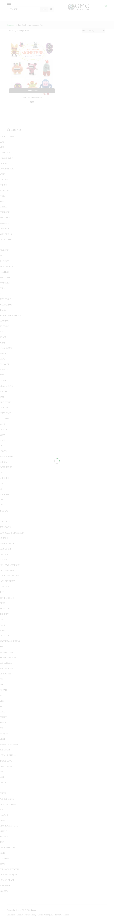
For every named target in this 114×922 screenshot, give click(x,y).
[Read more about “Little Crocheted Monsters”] (32, 90)
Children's (6, 234)
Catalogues (11, 915)
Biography (6, 223)
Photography (7, 669)
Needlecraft (7, 598)
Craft (3, 343)
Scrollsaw (6, 761)
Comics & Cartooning (11, 316)
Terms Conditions (62, 915)
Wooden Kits (7, 799)
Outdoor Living (8, 658)
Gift (2, 435)
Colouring (6, 305)
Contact (20, 915)
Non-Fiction (6, 652)
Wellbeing (6, 766)
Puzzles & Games (9, 745)
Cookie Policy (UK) (45, 915)
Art (2, 142)
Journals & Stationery (12, 533)
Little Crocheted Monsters (32, 98)
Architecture (7, 136)
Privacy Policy (30, 915)
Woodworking (8, 804)
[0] (104, 7)
